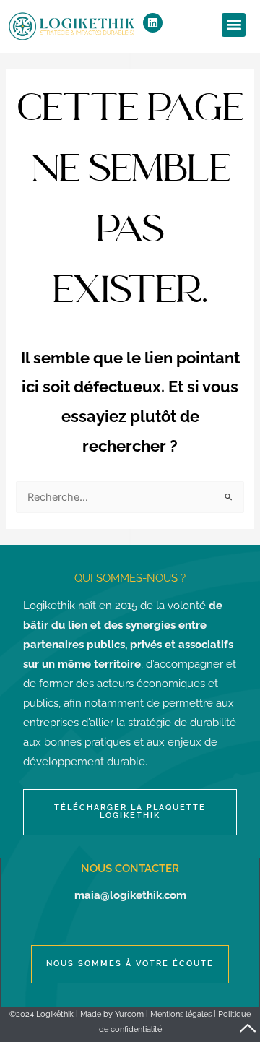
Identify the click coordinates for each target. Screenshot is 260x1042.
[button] (234, 25)
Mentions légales (181, 1014)
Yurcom (129, 1014)
